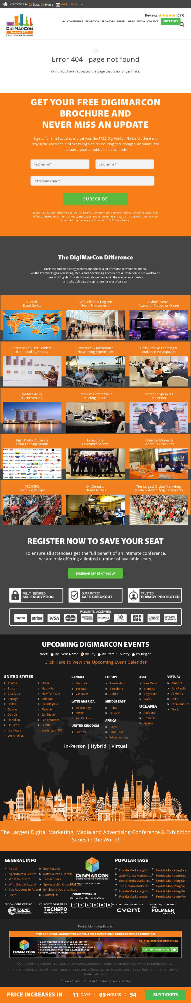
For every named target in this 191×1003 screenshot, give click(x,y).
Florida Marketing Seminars (172, 886)
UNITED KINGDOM (85, 726)
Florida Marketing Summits (172, 891)
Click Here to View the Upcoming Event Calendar (95, 662)
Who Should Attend (22, 884)
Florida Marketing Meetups (172, 881)
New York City (51, 694)
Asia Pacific (178, 688)
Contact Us (50, 895)
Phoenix (47, 709)
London (81, 732)
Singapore (150, 694)
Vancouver (83, 694)
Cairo (113, 727)
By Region (143, 654)
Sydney (148, 723)
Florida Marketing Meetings (172, 875)
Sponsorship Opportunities (62, 884)
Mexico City (83, 708)
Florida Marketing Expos (135, 896)
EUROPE (111, 677)
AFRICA (110, 721)
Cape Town (116, 732)
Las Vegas (14, 730)
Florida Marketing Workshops (172, 896)
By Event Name (66, 654)
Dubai (113, 708)
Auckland (149, 713)
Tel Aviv (114, 713)
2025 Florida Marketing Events (135, 875)
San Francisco (51, 720)
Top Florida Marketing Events (135, 886)
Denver (12, 709)
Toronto (81, 689)
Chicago (13, 699)
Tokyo (147, 699)
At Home (177, 694)
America (176, 683)
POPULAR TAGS (131, 860)
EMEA (174, 699)
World (175, 709)
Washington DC (52, 730)
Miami (46, 683)
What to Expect (19, 879)
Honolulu (14, 720)
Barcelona (116, 689)
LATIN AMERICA (83, 701)
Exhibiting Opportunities (60, 889)
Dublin (113, 694)
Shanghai (149, 689)
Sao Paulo (82, 718)
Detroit (12, 715)
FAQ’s (13, 895)
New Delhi (150, 683)
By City (90, 654)
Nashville (48, 688)
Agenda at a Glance (23, 874)
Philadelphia (50, 704)
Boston (12, 688)
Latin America (180, 704)
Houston (13, 725)
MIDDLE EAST (115, 701)
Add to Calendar (72, 4)
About (13, 868)
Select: (43, 654)
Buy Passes (51, 868)
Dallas (12, 704)
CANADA (78, 677)
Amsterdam (117, 683)
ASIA (142, 677)
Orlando (47, 699)
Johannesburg (118, 737)
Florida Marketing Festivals (172, 870)
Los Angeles (16, 736)
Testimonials (52, 879)
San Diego (48, 715)
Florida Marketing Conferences (135, 891)
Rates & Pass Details (57, 874)
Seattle (46, 725)
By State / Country (116, 654)
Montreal (82, 683)
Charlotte (14, 694)
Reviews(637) (164, 15)
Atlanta (12, 683)
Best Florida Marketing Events (135, 881)
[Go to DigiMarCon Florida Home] (19, 37)
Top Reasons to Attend (25, 889)
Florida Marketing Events (135, 870)
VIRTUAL (173, 677)
